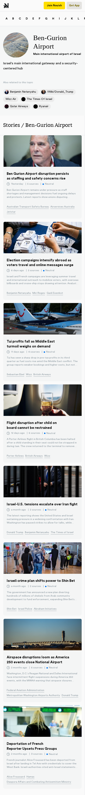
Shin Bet (12, 609)
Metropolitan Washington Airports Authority (33, 695)
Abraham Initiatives (45, 609)
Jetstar (11, 212)
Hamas (30, 777)
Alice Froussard (16, 777)
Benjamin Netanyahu (19, 293)
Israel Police (25, 609)
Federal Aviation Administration (25, 690)
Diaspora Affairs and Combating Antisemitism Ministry (39, 782)
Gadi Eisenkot (55, 293)
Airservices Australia (62, 206)
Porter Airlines (15, 456)
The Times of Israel (62, 532)
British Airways (42, 374)
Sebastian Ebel (15, 374)
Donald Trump (15, 532)
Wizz (29, 374)
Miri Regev (38, 293)
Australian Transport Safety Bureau (28, 206)
